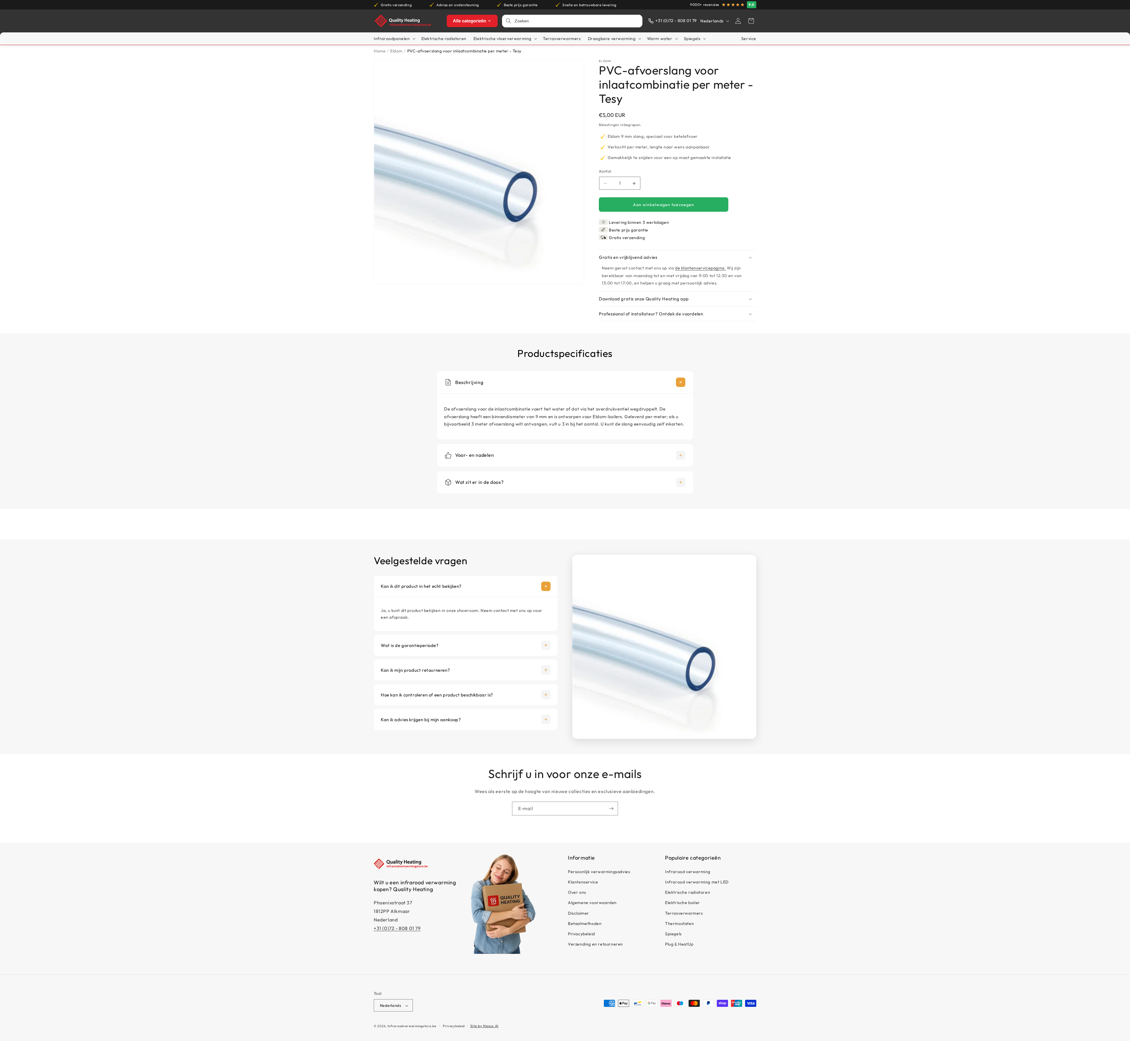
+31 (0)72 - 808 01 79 (397, 928)
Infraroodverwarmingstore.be (412, 1026)
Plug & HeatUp (679, 943)
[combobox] (576, 21)
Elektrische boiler (682, 902)
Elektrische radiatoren (687, 892)
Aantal (605, 171)
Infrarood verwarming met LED (697, 881)
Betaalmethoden (584, 923)
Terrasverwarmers (684, 913)
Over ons (577, 892)
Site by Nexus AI (484, 1026)
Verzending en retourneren (595, 943)
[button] (751, 20)
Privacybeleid (581, 933)
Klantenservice (583, 881)
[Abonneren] (611, 808)
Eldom (396, 51)
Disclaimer (578, 913)
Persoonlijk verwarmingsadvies (599, 871)
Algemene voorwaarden (592, 902)
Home (379, 51)
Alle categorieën (469, 20)
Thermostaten (679, 923)
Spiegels (673, 933)
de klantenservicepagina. (700, 268)
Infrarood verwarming (687, 871)
